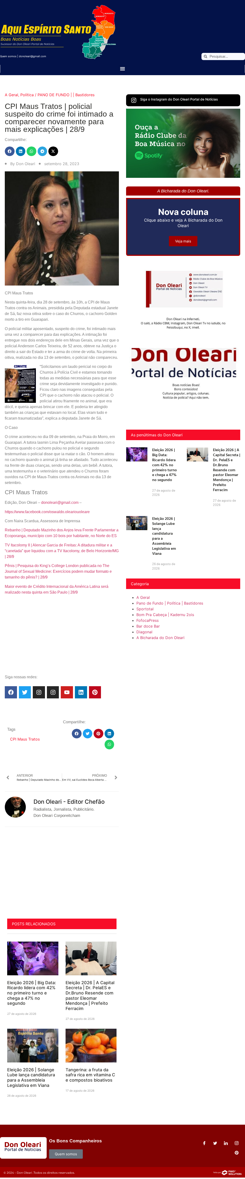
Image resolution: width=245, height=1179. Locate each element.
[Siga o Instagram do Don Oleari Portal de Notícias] (134, 100)
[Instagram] (39, 692)
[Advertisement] (62, 636)
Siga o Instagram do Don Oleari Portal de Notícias (179, 99)
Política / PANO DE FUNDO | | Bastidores (57, 94)
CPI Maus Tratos (25, 739)
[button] (123, 69)
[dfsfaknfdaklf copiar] (183, 176)
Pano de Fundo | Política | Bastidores (169, 603)
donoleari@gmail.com (32, 56)
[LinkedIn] (225, 1143)
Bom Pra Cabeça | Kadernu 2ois (165, 614)
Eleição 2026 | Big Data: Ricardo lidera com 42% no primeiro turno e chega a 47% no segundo (31, 993)
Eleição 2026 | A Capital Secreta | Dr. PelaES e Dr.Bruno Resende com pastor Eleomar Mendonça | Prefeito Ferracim (90, 995)
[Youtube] (67, 692)
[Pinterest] (95, 692)
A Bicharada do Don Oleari (160, 637)
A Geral (11, 94)
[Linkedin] (81, 692)
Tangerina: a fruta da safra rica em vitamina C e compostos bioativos (90, 1075)
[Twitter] (25, 692)
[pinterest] (236, 1152)
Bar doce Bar (148, 626)
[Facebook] (11, 692)
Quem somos (8, 56)
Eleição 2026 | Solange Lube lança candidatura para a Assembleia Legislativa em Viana (31, 1077)
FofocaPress (147, 620)
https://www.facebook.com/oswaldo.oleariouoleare (47, 512)
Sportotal (145, 608)
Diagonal (144, 631)
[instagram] (236, 1143)
